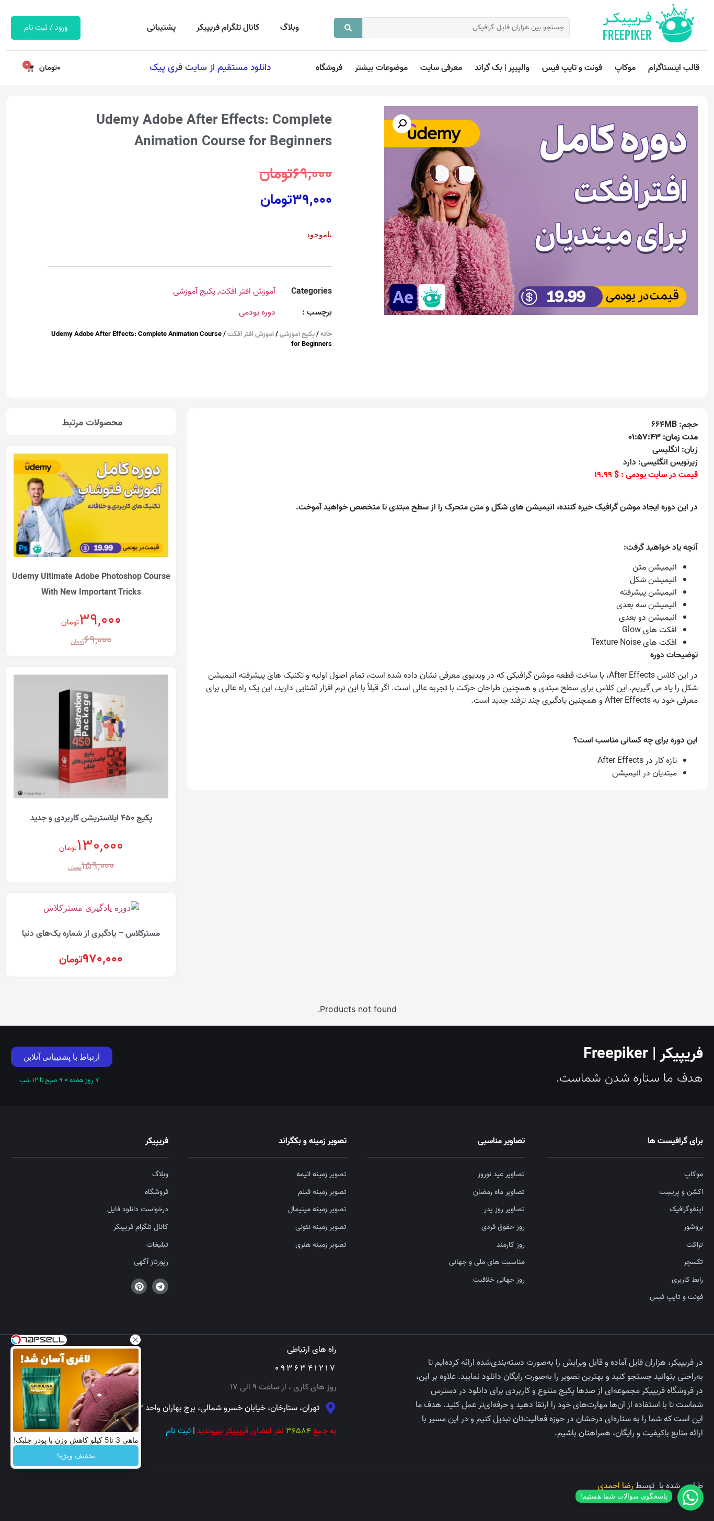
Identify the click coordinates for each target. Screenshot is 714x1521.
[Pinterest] (139, 1287)
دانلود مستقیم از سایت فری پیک (210, 67)
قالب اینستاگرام (673, 68)
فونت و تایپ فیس (572, 68)
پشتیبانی (161, 27)
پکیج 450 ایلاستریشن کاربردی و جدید (91, 818)
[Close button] (135, 1339)
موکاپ (625, 68)
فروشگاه (329, 68)
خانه (326, 334)
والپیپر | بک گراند (502, 68)
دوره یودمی (257, 312)
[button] (402, 123)
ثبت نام (178, 1431)
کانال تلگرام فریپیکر (228, 27)
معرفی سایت (441, 68)
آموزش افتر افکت (247, 291)
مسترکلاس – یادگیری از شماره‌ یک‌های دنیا (91, 934)
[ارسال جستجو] (348, 28)
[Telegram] (160, 1287)
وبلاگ (289, 27)
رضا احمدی (615, 1486)
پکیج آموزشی (194, 291)
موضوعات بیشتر (381, 68)
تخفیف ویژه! (76, 1456)
